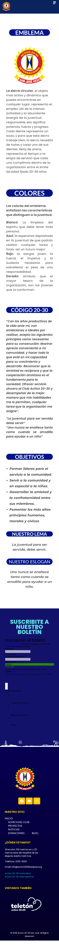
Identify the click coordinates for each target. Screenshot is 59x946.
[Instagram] (36, 801)
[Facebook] (21, 801)
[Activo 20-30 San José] (34, 778)
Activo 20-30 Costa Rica (18, 873)
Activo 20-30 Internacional (19, 876)
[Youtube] (29, 801)
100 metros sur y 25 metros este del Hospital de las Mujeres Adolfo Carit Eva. (21, 853)
